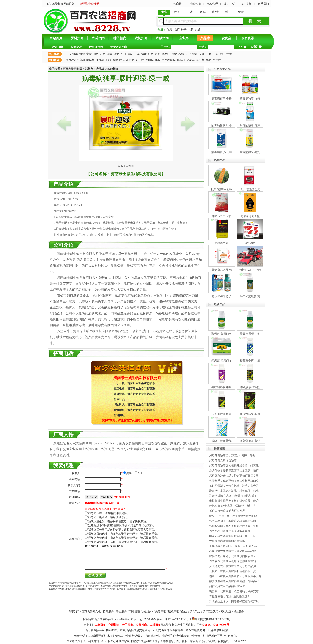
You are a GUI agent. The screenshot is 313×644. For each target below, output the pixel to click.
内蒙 (174, 54)
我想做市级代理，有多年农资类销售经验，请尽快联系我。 (124, 537)
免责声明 (160, 611)
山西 (96, 54)
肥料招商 (77, 38)
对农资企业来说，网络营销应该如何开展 (234, 601)
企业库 (184, 38)
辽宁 (188, 54)
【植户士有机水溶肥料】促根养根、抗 (232, 571)
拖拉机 (181, 60)
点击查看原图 (126, 166)
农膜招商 (162, 38)
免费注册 (256, 46)
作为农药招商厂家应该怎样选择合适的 (232, 521)
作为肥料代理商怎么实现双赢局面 (229, 531)
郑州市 (89, 68)
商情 (215, 12)
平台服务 (121, 611)
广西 (151, 54)
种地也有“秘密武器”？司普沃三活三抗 (232, 505)
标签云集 (238, 611)
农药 (177, 29)
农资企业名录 (221, 624)
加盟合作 (147, 611)
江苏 (215, 54)
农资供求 (57, 47)
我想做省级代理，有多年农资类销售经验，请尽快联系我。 (124, 542)
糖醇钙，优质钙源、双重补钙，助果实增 (234, 591)
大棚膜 (149, 60)
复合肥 (130, 60)
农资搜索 (76, 47)
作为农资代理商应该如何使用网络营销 (232, 561)
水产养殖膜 (169, 60)
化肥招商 (113, 624)
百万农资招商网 (75, 60)
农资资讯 (247, 38)
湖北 (116, 54)
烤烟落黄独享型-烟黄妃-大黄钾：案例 (232, 455)
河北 (82, 54)
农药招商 (98, 38)
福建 (144, 54)
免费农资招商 (118, 47)
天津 (201, 54)
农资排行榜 (96, 47)
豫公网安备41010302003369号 (213, 619)
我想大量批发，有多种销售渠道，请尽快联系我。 (118, 521)
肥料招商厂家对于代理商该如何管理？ (232, 556)
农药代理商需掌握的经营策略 (227, 541)
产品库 (205, 38)
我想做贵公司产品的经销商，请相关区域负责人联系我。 (122, 529)
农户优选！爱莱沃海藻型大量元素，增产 (234, 470)
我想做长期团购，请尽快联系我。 (108, 517)
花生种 (140, 60)
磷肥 (115, 60)
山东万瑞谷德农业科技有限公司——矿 (232, 536)
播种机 (100, 60)
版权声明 (173, 611)
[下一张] (187, 123)
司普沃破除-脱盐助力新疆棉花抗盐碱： (233, 495)
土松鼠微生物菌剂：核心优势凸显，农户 (234, 500)
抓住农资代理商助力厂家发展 (227, 510)
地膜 (157, 60)
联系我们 (212, 611)
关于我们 (74, 611)
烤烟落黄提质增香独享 (223, 460)
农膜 (190, 29)
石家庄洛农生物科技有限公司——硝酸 (232, 551)
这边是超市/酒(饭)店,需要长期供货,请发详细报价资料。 (121, 525)
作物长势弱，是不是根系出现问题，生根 (234, 526)
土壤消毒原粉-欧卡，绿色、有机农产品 (233, 546)
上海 (208, 54)
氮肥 (208, 60)
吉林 (181, 54)
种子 (228, 12)
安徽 (89, 54)
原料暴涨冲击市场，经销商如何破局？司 (234, 475)
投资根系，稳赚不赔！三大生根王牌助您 (234, 480)
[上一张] (63, 123)
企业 (164, 12)
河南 (75, 54)
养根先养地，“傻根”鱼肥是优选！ (229, 596)
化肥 (241, 12)
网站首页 (55, 38)
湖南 (109, 54)
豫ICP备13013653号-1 (178, 619)
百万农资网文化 (91, 611)
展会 (202, 12)
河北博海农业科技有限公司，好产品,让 (233, 566)
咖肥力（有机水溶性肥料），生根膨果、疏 (235, 576)
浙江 (222, 54)
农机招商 (141, 38)
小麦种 (217, 60)
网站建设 (134, 611)
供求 (190, 12)
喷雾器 (191, 60)
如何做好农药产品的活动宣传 (227, 586)
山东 (68, 54)
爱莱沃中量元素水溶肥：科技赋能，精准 (234, 490)
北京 (195, 54)
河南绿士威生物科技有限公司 (136, 174)
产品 (177, 12)
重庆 (130, 54)
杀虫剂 (200, 60)
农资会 (226, 38)
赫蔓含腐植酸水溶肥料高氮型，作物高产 (234, 581)
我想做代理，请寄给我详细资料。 (108, 513)
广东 (137, 54)
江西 (102, 54)
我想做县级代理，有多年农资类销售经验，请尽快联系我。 (124, 533)
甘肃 (229, 54)
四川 (123, 54)
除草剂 (90, 60)
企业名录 (186, 611)
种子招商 (119, 38)
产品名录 (199, 611)
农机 (197, 29)
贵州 (157, 54)
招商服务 (108, 611)
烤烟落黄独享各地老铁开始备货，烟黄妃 (234, 465)
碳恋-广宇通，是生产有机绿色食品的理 (233, 515)
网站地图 (225, 611)
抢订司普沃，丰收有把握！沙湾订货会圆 (234, 485)
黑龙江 (166, 54)
